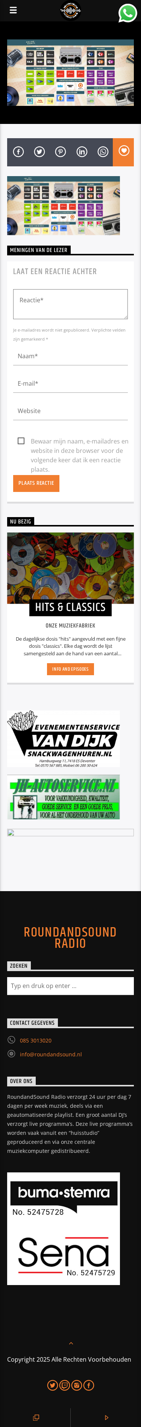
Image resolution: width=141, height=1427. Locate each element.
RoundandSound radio (70, 938)
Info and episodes (70, 669)
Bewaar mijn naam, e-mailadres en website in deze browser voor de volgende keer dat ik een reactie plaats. (80, 441)
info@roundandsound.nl (51, 1054)
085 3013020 (36, 1040)
